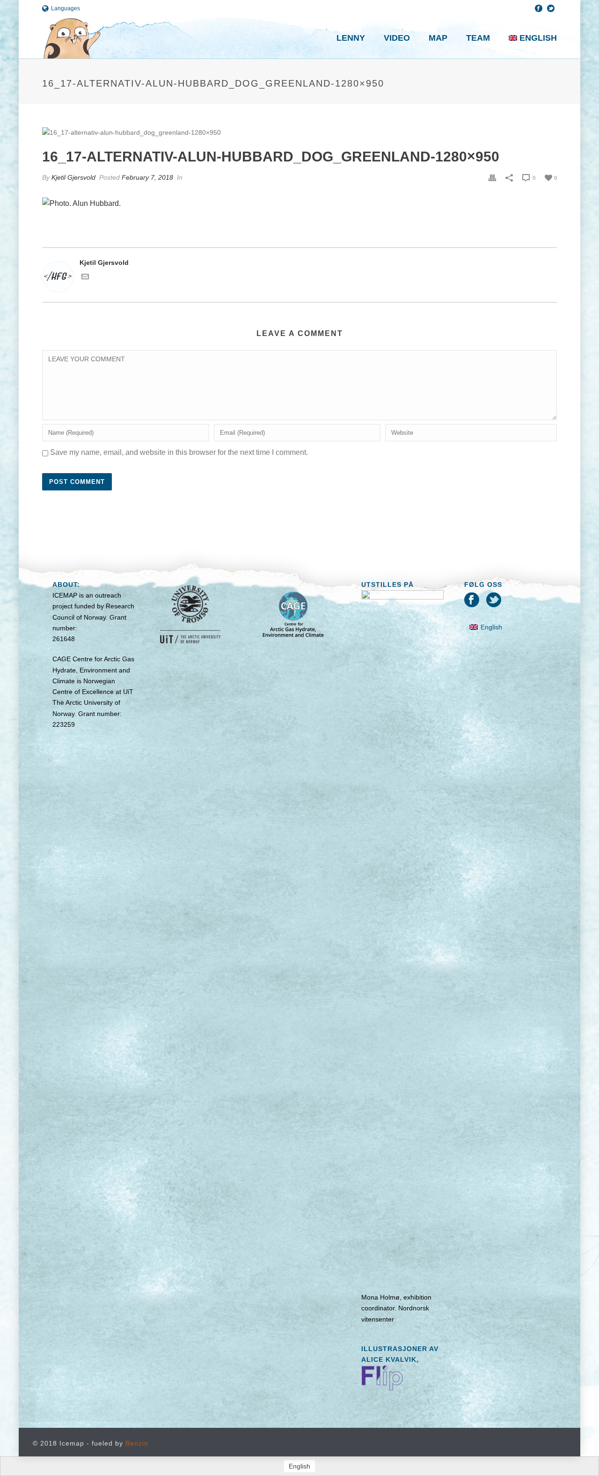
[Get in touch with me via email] (85, 278)
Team (478, 38)
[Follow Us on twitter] (493, 600)
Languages (65, 8)
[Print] (492, 177)
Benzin (136, 1443)
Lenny (350, 38)
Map (438, 38)
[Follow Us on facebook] (471, 600)
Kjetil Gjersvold (73, 177)
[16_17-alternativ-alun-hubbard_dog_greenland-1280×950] (299, 132)
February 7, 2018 (147, 177)
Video (397, 38)
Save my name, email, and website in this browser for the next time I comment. (179, 452)
